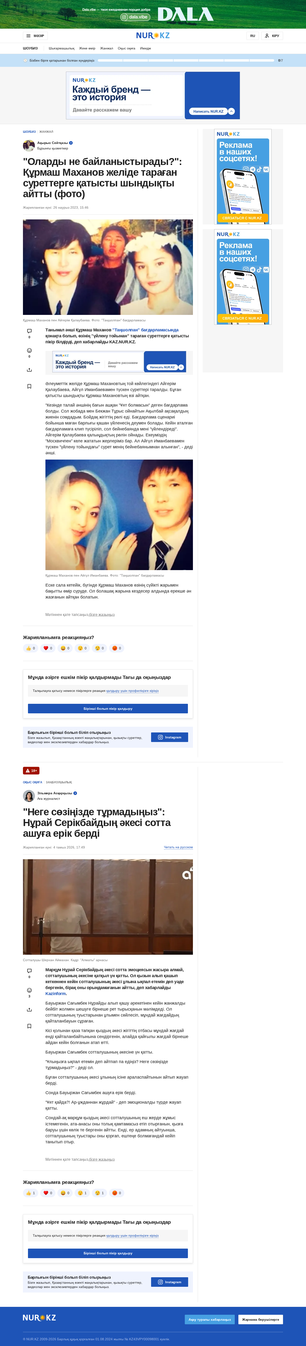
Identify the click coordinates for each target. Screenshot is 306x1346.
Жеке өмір (87, 48)
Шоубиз (30, 48)
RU (252, 36)
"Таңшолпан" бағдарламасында (145, 330)
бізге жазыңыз (102, 615)
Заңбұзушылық (59, 782)
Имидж (145, 48)
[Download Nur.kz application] (153, 14)
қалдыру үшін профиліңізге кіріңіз (132, 691)
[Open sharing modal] (29, 370)
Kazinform (55, 993)
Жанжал (106, 48)
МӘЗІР (39, 36)
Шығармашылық (61, 48)
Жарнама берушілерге (260, 1319)
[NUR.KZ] (153, 36)
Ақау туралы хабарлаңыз (210, 1319)
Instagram (173, 737)
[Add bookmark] (29, 386)
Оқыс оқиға (126, 48)
